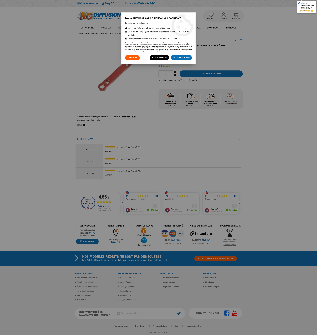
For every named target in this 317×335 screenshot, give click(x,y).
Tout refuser (160, 57)
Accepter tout (182, 57)
